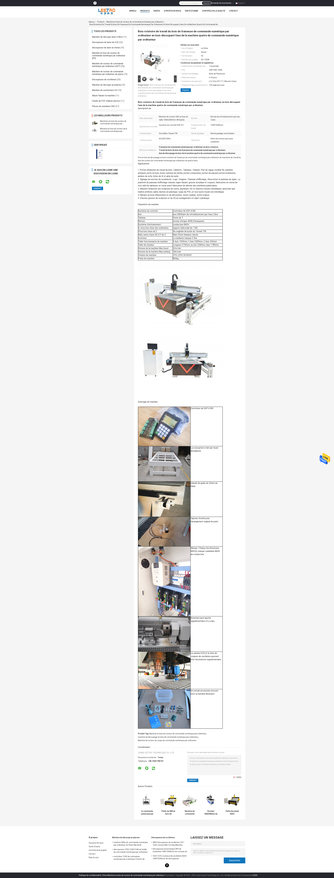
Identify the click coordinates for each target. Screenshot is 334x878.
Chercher (206, 3)
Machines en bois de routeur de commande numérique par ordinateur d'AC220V (113, 123)
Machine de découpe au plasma (106, 85)
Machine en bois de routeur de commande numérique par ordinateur (134, 22)
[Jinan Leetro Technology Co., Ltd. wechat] (109, 181)
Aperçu (132, 11)
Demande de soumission (221, 3)
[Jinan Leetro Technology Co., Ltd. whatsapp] (102, 181)
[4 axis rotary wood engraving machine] (153, 59)
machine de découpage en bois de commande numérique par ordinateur (168, 737)
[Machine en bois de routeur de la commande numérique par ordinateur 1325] (94, 130)
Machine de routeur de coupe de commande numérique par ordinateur (167, 740)
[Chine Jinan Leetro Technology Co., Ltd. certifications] (99, 154)
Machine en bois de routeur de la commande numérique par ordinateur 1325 (113, 131)
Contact (233, 11)
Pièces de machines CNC (103, 106)
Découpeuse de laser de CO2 (105, 42)
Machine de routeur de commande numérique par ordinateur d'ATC (107, 64)
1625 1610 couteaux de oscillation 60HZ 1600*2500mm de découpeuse (170, 857)
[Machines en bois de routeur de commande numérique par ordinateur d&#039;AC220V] (94, 122)
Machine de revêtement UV (104, 90)
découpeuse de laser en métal (106, 47)
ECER (255, 875)
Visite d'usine (191, 11)
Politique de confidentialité (90, 875)
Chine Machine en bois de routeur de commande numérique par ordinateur (133, 875)
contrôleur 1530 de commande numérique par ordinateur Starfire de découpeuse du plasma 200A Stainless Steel (130, 858)
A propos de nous (172, 11)
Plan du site (94, 857)
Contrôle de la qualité (213, 11)
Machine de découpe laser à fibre (107, 37)
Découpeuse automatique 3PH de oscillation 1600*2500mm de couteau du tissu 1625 (170, 850)
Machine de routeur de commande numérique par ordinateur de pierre (107, 72)
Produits (145, 11)
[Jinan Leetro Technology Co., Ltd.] (106, 11)
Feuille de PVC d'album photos (106, 101)
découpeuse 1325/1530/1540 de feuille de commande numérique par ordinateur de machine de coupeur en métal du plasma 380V (131, 851)
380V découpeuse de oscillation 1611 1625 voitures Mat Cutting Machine (168, 843)
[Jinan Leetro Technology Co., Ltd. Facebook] (95, 3)
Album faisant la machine (103, 95)
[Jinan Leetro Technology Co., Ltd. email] (95, 181)
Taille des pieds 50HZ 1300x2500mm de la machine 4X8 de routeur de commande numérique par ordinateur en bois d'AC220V (232, 812)
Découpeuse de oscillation (104, 79)
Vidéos (156, 11)
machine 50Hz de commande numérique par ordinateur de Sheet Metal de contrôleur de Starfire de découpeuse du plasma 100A (131, 844)
